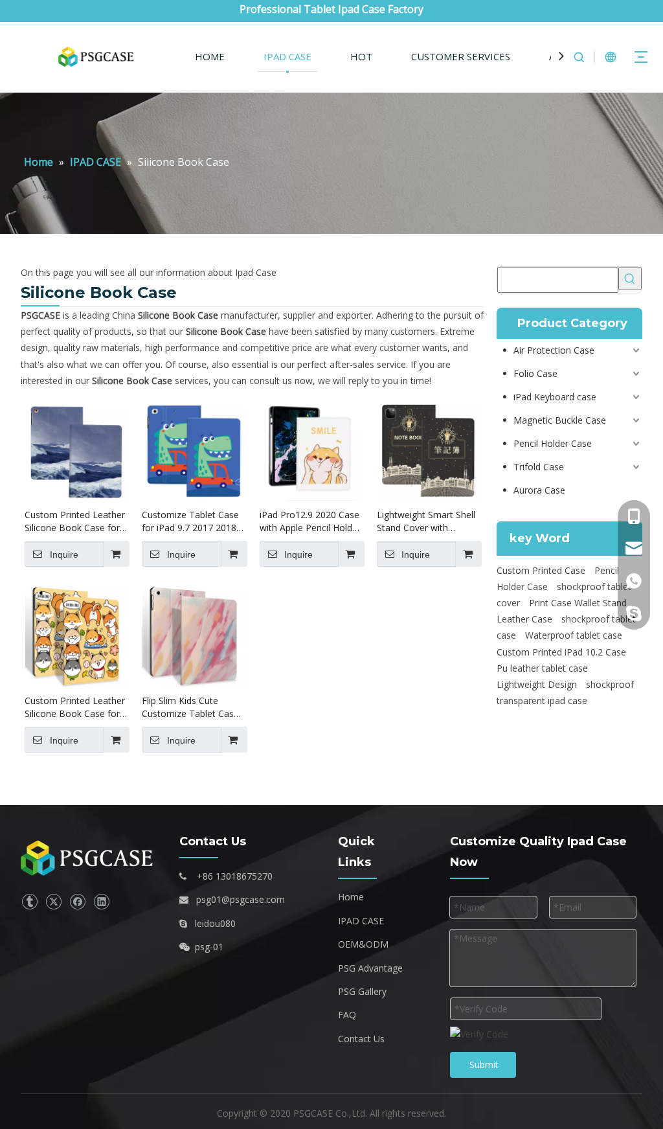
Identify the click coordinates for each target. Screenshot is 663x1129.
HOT (361, 56)
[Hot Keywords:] (630, 278)
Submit (484, 1064)
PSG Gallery (362, 991)
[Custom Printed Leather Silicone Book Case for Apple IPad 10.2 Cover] (76, 449)
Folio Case (535, 373)
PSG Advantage (370, 968)
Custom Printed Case (541, 570)
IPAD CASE (287, 56)
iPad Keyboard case (554, 397)
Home (351, 897)
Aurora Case (539, 490)
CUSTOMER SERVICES (460, 56)
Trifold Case (538, 467)
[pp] (89, 858)
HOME (210, 56)
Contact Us (361, 1038)
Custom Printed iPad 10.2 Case (561, 652)
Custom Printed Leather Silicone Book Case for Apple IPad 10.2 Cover (75, 521)
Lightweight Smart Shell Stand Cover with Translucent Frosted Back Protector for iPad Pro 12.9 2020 (426, 521)
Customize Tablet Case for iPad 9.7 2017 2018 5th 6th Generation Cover (190, 521)
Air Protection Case (553, 350)
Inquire (64, 554)
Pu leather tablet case (542, 668)
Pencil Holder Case (552, 443)
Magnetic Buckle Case (559, 420)
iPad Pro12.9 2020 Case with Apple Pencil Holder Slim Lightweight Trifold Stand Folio (310, 521)
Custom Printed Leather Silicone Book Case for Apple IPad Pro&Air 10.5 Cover (75, 707)
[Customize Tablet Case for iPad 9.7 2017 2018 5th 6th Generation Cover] (193, 449)
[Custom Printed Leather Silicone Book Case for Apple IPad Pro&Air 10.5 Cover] (76, 635)
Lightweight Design (537, 684)
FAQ (347, 1015)
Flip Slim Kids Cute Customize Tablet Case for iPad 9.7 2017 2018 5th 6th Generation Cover (190, 707)
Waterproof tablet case (573, 635)
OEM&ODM (363, 944)
